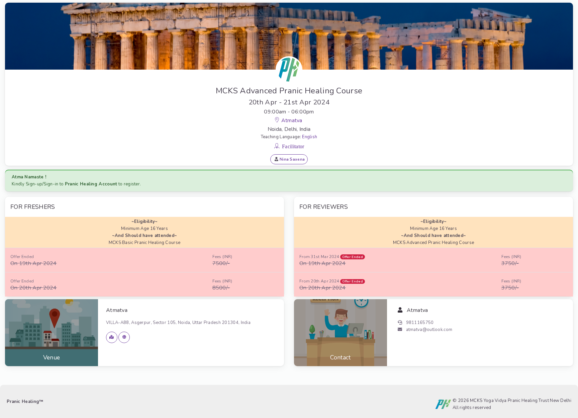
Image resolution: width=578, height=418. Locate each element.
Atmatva (292, 120)
